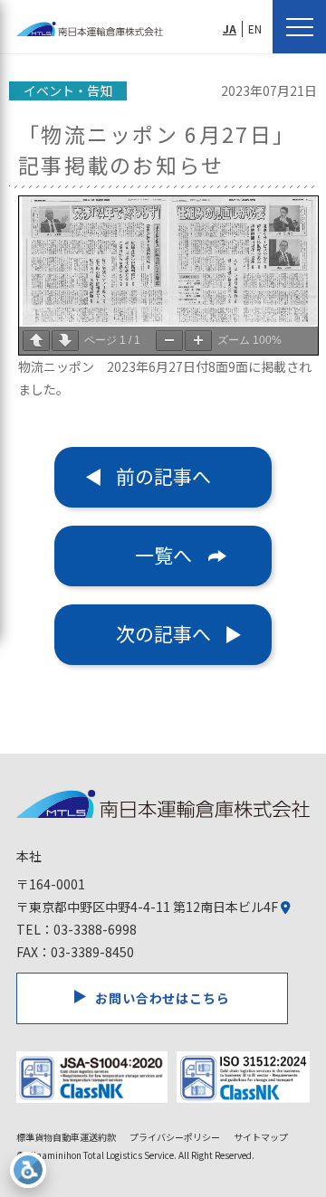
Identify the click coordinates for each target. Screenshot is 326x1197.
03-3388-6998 (95, 929)
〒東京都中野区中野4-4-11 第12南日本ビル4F (148, 907)
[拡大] (198, 340)
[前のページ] (36, 340)
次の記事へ (163, 633)
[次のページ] (65, 340)
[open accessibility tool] (28, 1170)
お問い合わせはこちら (162, 998)
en (255, 28)
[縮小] (169, 340)
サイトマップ (261, 1137)
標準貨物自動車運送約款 (66, 1137)
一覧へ (163, 554)
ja (229, 28)
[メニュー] (299, 26)
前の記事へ (163, 475)
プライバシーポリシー (174, 1137)
